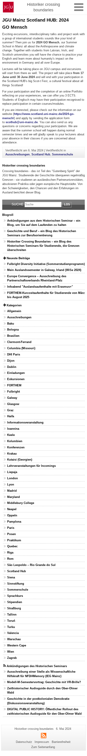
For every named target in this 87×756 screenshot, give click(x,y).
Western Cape (16, 645)
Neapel (12, 509)
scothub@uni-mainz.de (22, 122)
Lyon (10, 484)
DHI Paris (13, 354)
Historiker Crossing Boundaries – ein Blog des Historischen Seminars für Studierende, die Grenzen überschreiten (43, 246)
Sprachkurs (15, 596)
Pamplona (14, 521)
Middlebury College (20, 503)
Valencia (13, 633)
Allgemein (14, 311)
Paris (10, 527)
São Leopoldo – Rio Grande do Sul (31, 565)
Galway (12, 397)
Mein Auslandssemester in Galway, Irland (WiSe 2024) (44, 270)
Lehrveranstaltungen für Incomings (31, 465)
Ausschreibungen (17, 154)
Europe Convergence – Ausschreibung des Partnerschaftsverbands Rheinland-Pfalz (36, 278)
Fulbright (13, 391)
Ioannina (13, 428)
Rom (10, 558)
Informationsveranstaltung (25, 422)
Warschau (14, 639)
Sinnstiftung (15, 583)
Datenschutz (24, 742)
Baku (10, 323)
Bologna (13, 329)
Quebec (12, 546)
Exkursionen (16, 379)
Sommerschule (62, 154)
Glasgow (13, 404)
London (12, 478)
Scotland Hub (40, 154)
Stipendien (14, 602)
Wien (10, 651)
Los (67, 204)
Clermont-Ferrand (19, 342)
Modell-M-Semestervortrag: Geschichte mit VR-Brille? (44, 682)
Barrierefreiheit (61, 742)
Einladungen (16, 373)
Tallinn (12, 614)
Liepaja (12, 472)
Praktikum (14, 540)
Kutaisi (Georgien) (19, 459)
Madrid (12, 490)
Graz (10, 410)
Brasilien (13, 335)
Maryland (13, 497)
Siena (11, 577)
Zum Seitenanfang (43, 747)
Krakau (12, 453)
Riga (10, 552)
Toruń (11, 620)
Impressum (42, 742)
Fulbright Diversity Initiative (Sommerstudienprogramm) (46, 264)
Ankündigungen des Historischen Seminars (37, 666)
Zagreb (12, 658)
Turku (11, 627)
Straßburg (14, 608)
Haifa (10, 416)
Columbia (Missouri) (21, 348)
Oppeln (12, 515)
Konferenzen (16, 447)
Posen (11, 534)
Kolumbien (14, 441)
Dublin (11, 367)
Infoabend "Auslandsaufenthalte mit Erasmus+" (40, 286)
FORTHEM (14, 385)
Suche (17, 204)
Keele (11, 435)
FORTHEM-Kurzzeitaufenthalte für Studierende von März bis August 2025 (46, 295)
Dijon (10, 360)
